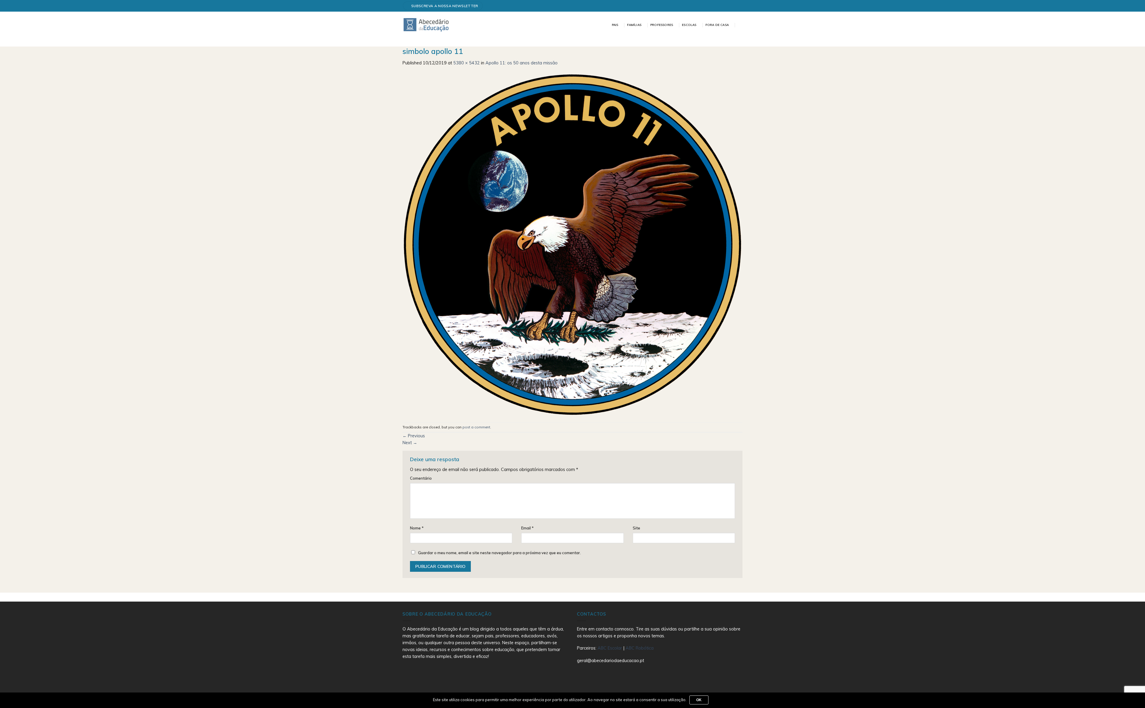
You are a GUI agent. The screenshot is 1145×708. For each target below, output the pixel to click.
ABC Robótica (640, 648)
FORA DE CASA (717, 25)
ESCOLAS (689, 25)
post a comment (476, 427)
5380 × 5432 (466, 63)
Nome (417, 528)
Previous (414, 436)
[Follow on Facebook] (737, 5)
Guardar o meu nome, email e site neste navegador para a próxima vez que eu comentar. (499, 552)
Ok (699, 700)
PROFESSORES (661, 25)
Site (636, 528)
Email (527, 528)
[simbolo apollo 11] (572, 244)
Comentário (421, 478)
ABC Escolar (610, 648)
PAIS (615, 25)
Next (410, 442)
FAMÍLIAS (634, 25)
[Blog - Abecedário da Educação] (426, 24)
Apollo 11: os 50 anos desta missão (521, 63)
